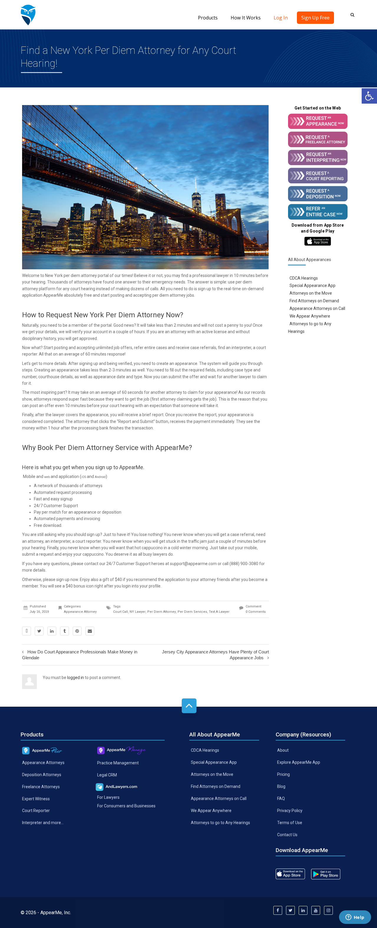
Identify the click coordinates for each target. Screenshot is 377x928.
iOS (83, 477)
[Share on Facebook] (26, 631)
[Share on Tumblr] (64, 631)
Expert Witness (36, 798)
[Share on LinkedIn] (51, 631)
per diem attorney (161, 612)
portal (106, 325)
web (47, 477)
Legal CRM (107, 775)
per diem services (192, 612)
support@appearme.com (193, 563)
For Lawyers (108, 797)
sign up (204, 288)
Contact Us (287, 834)
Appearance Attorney (80, 612)
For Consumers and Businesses (126, 806)
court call (120, 612)
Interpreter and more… (43, 822)
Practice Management (118, 763)
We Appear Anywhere (310, 316)
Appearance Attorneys (43, 762)
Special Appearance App (312, 285)
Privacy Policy (289, 810)
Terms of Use (289, 822)
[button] (369, 96)
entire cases (155, 347)
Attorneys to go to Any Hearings (220, 822)
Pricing (283, 774)
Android (100, 477)
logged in (75, 677)
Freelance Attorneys (41, 786)
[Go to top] (189, 705)
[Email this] (89, 631)
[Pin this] (77, 631)
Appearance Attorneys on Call (317, 308)
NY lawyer (137, 612)
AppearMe (53, 295)
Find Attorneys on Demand (314, 300)
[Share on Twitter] (39, 631)
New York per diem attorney (71, 275)
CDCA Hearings (304, 277)
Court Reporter (36, 810)
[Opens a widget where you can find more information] (355, 917)
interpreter (241, 347)
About (283, 750)
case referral (242, 534)
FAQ (281, 798)
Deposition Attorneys (41, 774)
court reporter (88, 541)
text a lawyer (219, 612)
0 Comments (256, 612)
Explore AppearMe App (298, 762)
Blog (281, 786)
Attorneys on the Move (311, 293)
